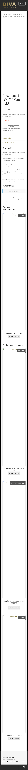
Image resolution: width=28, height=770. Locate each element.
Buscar (14, 767)
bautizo (10, 128)
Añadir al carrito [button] (14, 336)
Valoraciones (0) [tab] (8, 142)
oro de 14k (10, 130)
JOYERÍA (10, 14)
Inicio (5, 14)
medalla (18, 128)
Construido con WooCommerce (16, 761)
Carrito (22, 766)
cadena (14, 128)
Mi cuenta (4, 767)
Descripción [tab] (6, 138)
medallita (4, 130)
